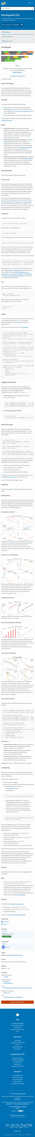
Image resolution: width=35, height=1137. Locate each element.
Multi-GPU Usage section (9, 477)
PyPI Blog (16, 1041)
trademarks (8, 1104)
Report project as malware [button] (17, 1002)
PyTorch (17, 90)
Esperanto (21, 1127)
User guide (17, 1027)
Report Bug (13, 76)
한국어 (26, 1127)
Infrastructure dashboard (16, 1043)
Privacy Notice (17, 1081)
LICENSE (25, 872)
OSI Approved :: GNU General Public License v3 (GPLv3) (18, 988)
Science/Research (8, 983)
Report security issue (17, 1077)
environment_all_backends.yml (23, 202)
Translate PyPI (17, 1062)
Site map (17, 1108)
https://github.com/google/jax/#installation (21, 274)
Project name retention (17, 1029)
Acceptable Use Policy (17, 1083)
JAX (20, 111)
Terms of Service (17, 1075)
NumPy (10, 109)
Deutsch (18, 1125)
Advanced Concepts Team (16, 904)
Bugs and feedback (17, 1058)
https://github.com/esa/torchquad (17, 915)
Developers (6, 981)
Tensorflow (26, 111)
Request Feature (21, 76)
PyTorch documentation (19, 895)
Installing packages (17, 1023)
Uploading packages (17, 1025)
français (17, 1124)
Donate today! (17, 1099)
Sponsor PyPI (17, 1064)
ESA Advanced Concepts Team (13, 955)
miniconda (11, 788)
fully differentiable (27, 158)
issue (7, 774)
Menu (29, 3)
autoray (6, 107)
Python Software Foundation (21, 1104)
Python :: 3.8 (7, 992)
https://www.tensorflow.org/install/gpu (13, 276)
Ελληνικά (13, 1125)
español (12, 1124)
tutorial (19, 322)
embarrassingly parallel (26, 147)
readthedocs (25, 327)
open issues (8, 489)
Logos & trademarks (17, 1047)
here (21, 480)
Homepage (6, 922)
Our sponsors (17, 1049)
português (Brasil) (28, 1124)
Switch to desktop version (17, 1116)
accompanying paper (6, 120)
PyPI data (4, 931)
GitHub (15, 782)
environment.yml (8, 202)
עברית (16, 1127)
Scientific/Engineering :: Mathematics (13, 997)
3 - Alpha (6, 977)
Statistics (17, 1045)
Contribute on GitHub (16, 1060)
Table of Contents (7, 79)
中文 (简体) (23, 1125)
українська (7, 1125)
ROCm (7, 195)
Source (5, 924)
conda (5, 115)
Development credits (16, 1066)
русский (12, 1127)
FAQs (17, 1031)
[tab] (17, 32)
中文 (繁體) (30, 1125)
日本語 (21, 1124)
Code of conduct (17, 1079)
